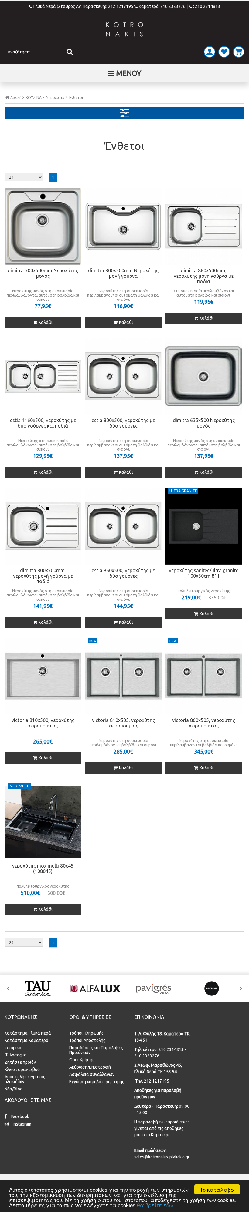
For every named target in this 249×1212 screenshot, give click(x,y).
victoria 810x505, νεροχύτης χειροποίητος (123, 722)
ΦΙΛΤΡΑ (124, 113)
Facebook (19, 1116)
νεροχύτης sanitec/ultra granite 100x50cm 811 (203, 573)
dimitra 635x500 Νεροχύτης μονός (204, 423)
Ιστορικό (13, 1047)
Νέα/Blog (13, 1088)
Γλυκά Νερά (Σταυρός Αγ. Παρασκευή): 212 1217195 (83, 6)
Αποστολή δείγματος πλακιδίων (25, 1079)
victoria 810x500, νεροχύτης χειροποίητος (43, 722)
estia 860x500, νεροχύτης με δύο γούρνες (123, 573)
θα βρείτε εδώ (155, 1205)
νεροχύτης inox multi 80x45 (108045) (42, 868)
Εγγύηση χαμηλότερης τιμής (96, 1081)
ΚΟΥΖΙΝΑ (34, 97)
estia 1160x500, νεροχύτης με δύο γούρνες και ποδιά (43, 423)
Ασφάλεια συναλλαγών (91, 1074)
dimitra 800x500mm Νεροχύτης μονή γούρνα (123, 273)
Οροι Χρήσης (81, 1059)
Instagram (21, 1124)
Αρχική (16, 97)
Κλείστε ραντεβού (22, 1069)
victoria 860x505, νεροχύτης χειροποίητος (203, 722)
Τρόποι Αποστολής (87, 1040)
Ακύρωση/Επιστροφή (90, 1067)
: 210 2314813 (206, 6)
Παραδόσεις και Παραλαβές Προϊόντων (96, 1050)
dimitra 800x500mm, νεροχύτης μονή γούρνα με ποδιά (43, 576)
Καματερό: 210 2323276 (162, 6)
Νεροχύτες (55, 97)
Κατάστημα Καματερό (26, 1040)
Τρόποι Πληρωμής (86, 1033)
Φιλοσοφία (16, 1055)
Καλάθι (46, 322)
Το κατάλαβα (217, 1189)
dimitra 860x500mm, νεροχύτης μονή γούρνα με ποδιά (204, 276)
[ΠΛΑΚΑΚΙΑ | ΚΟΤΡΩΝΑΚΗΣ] (124, 29)
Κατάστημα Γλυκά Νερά (28, 1033)
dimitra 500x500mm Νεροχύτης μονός (43, 273)
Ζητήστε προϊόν (20, 1062)
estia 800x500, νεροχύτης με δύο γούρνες (123, 423)
